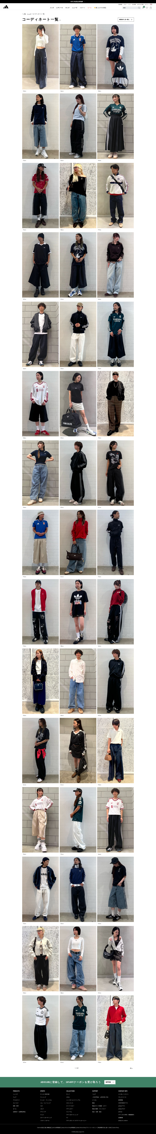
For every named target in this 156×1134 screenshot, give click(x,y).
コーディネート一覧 (38, 14)
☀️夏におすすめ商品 (100, 7)
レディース (59, 7)
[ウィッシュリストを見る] (147, 8)
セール (89, 7)
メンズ (52, 7)
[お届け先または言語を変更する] (151, 4)
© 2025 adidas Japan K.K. (78, 1131)
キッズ (67, 7)
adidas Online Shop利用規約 (68, 1127)
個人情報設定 (48, 1127)
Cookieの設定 (40, 1127)
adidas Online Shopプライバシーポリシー (86, 1127)
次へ (131, 1068)
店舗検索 (120, 4)
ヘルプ (129, 4)
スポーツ (82, 7)
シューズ (74, 7)
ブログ (125, 4)
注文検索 (134, 4)
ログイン (147, 4)
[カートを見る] (151, 8)
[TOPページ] (5, 7)
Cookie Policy (115, 1127)
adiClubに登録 (140, 4)
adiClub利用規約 (56, 1127)
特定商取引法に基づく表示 (105, 1127)
